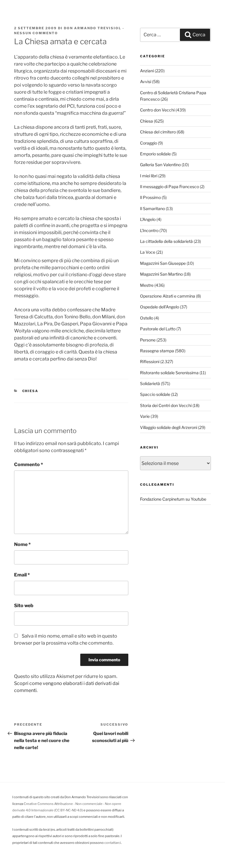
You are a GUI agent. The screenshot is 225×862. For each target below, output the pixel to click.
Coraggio (148, 142)
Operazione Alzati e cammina (167, 295)
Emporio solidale (155, 153)
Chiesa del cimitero (158, 131)
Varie (145, 416)
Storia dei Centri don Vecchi (166, 405)
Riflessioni (149, 361)
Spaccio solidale (155, 394)
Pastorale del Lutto (157, 328)
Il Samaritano (152, 208)
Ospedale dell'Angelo (159, 306)
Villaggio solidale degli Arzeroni (168, 427)
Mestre (147, 285)
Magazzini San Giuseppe (163, 263)
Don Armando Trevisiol (92, 28)
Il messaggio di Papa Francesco (169, 186)
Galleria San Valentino (160, 164)
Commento (28, 464)
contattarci (112, 843)
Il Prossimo (150, 197)
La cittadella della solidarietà (166, 241)
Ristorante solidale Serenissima (169, 372)
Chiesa (30, 391)
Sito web (23, 605)
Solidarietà (150, 383)
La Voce (147, 252)
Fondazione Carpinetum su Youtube (173, 499)
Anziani (147, 70)
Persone (148, 339)
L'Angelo (148, 219)
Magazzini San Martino (161, 274)
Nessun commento (36, 33)
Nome (22, 544)
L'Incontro (149, 230)
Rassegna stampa (157, 350)
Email (22, 575)
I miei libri (148, 175)
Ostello (146, 317)
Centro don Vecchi (157, 109)
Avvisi (145, 81)
